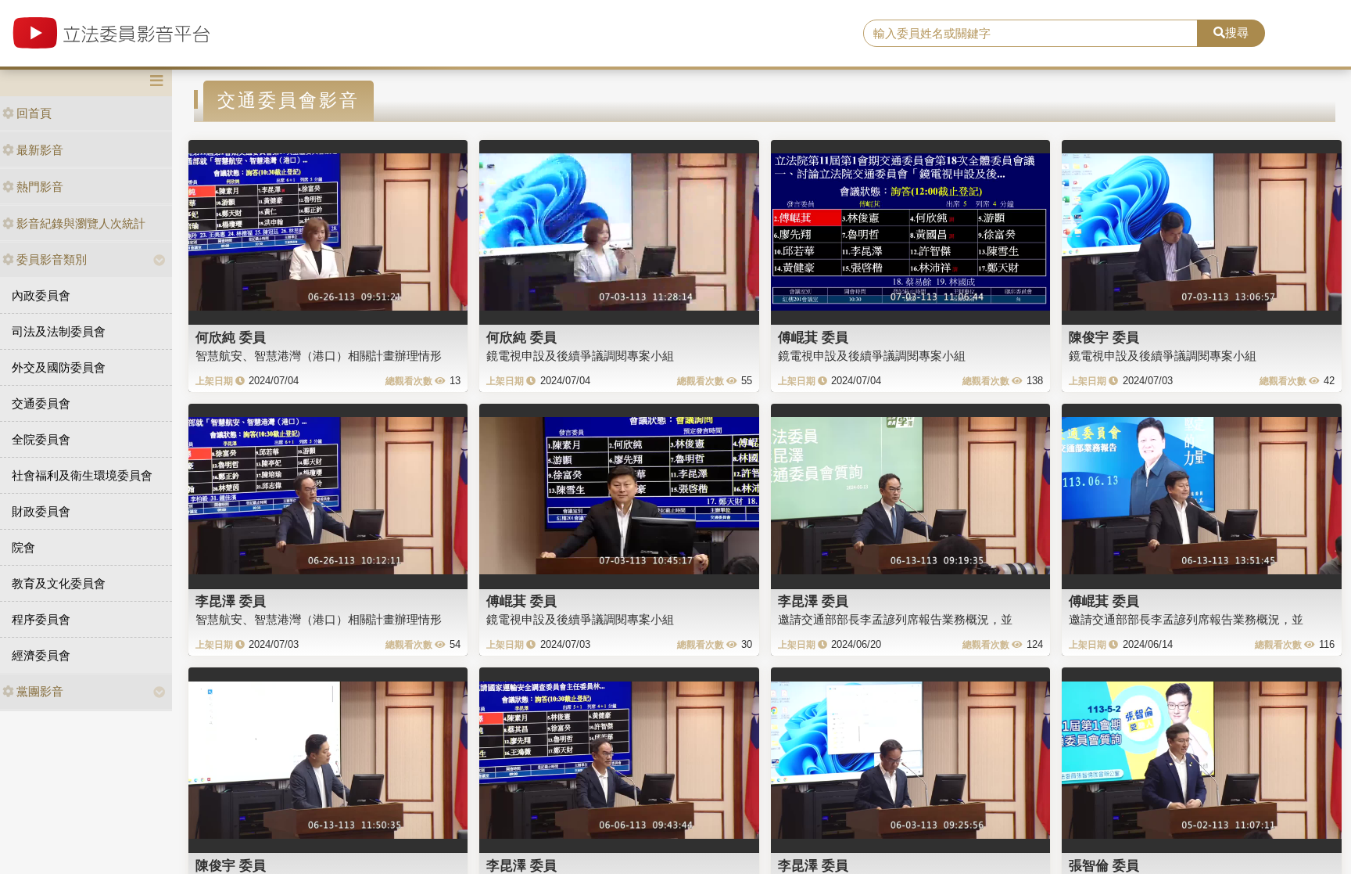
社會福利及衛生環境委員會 (82, 475)
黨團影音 (39, 691)
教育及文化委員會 (59, 583)
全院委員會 (41, 439)
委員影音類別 (51, 259)
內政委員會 (41, 295)
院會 (23, 547)
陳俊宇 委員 (1104, 337)
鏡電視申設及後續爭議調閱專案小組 (580, 355)
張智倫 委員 (1104, 865)
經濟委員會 (41, 655)
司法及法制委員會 (59, 331)
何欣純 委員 (230, 337)
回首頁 (34, 113)
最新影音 (39, 149)
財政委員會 (41, 511)
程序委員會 (41, 619)
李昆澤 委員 (230, 601)
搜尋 (1237, 32)
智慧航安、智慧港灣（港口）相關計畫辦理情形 (318, 355)
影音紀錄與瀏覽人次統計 (80, 223)
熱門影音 (39, 186)
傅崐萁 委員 (813, 337)
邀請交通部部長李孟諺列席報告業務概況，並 (895, 619)
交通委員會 (41, 403)
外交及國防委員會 (59, 367)
